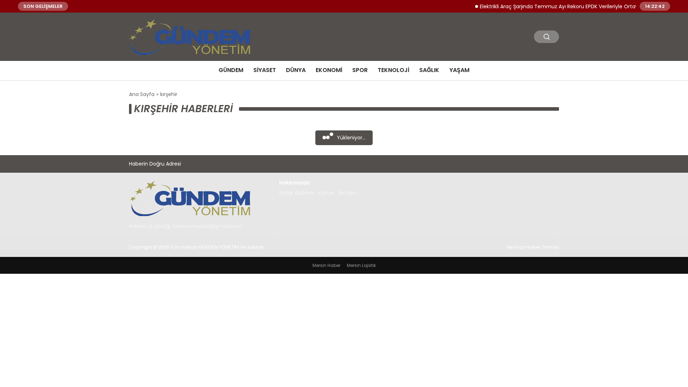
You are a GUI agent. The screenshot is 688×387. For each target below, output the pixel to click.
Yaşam (459, 70)
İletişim (348, 192)
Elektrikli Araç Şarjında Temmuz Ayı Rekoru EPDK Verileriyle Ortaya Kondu (563, 6)
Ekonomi (329, 70)
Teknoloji (393, 70)
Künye (326, 192)
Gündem (231, 70)
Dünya (296, 70)
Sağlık (429, 70)
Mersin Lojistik (361, 265)
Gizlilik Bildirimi (296, 192)
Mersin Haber (326, 265)
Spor (360, 70)
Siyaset (264, 70)
